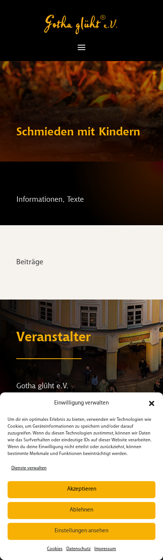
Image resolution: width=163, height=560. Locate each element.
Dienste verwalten (29, 468)
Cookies (55, 549)
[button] (151, 403)
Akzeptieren (81, 489)
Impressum (105, 549)
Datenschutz (78, 549)
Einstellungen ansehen (81, 531)
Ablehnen (81, 510)
